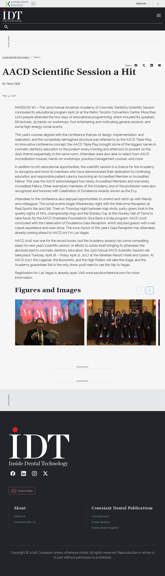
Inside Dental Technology (16, 57)
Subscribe (25, 491)
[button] (150, 290)
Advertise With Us (25, 522)
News (37, 57)
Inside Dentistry (101, 522)
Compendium (100, 516)
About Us (19, 516)
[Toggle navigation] (159, 15)
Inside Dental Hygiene (105, 527)
